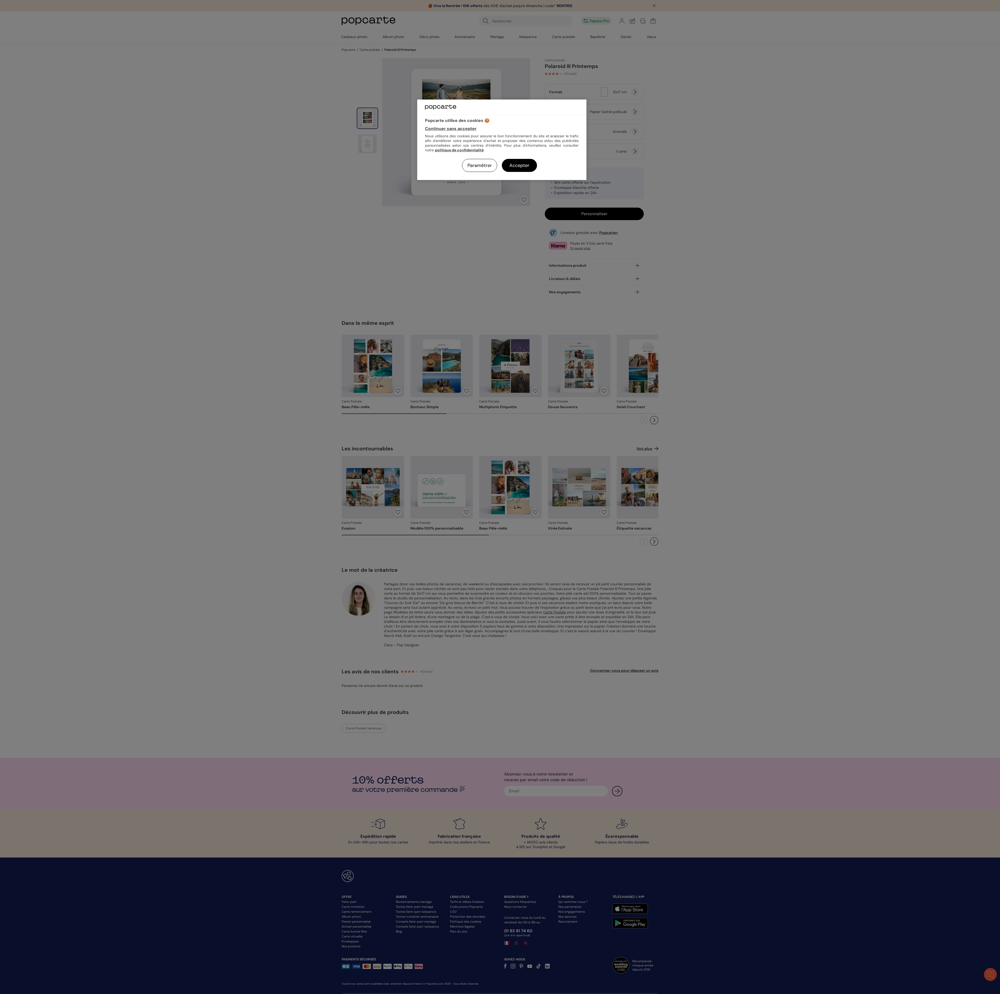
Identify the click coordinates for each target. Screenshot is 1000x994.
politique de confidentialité (459, 150)
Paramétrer (479, 165)
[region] (501, 140)
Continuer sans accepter (451, 128)
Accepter (519, 165)
